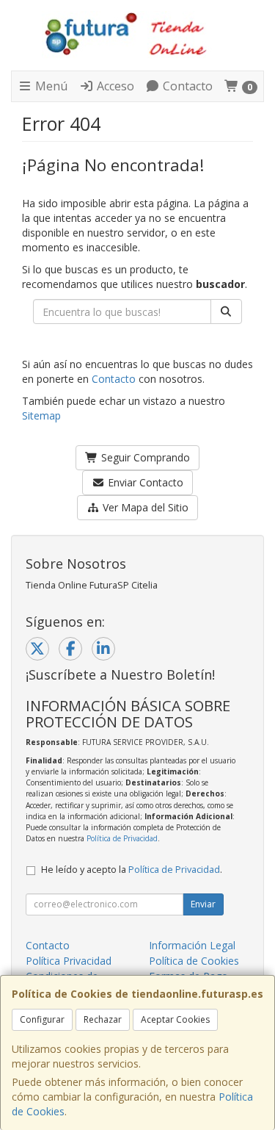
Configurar (42, 1019)
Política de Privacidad (122, 838)
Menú (49, 86)
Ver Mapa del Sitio (144, 507)
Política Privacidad (68, 961)
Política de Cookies (194, 961)
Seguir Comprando (144, 457)
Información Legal (192, 945)
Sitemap (41, 415)
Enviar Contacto (144, 482)
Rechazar (103, 1019)
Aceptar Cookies (175, 1019)
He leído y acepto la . (131, 869)
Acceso (114, 86)
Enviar (203, 904)
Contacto (186, 86)
